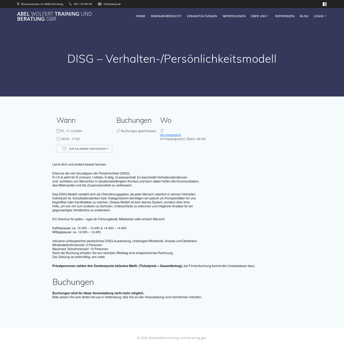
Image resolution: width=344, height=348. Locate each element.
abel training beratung (54, 16)
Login (318, 16)
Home (140, 16)
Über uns (258, 16)
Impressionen (234, 16)
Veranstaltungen (202, 16)
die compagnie (170, 135)
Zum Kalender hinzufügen (87, 149)
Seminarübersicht (166, 16)
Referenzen (285, 16)
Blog (304, 16)
